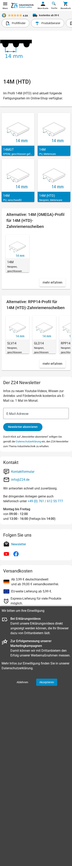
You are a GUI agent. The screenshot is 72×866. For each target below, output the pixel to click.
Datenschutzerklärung (28, 441)
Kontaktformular (22, 472)
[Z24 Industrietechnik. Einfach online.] (22, 5)
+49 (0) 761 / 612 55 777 (45, 501)
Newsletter (18, 544)
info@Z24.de (20, 479)
